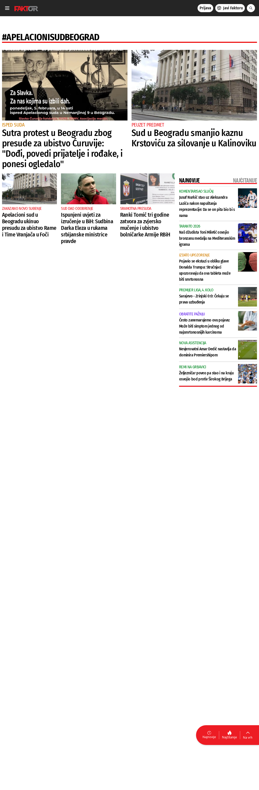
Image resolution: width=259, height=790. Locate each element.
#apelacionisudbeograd (50, 37)
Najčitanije (229, 737)
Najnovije (209, 737)
